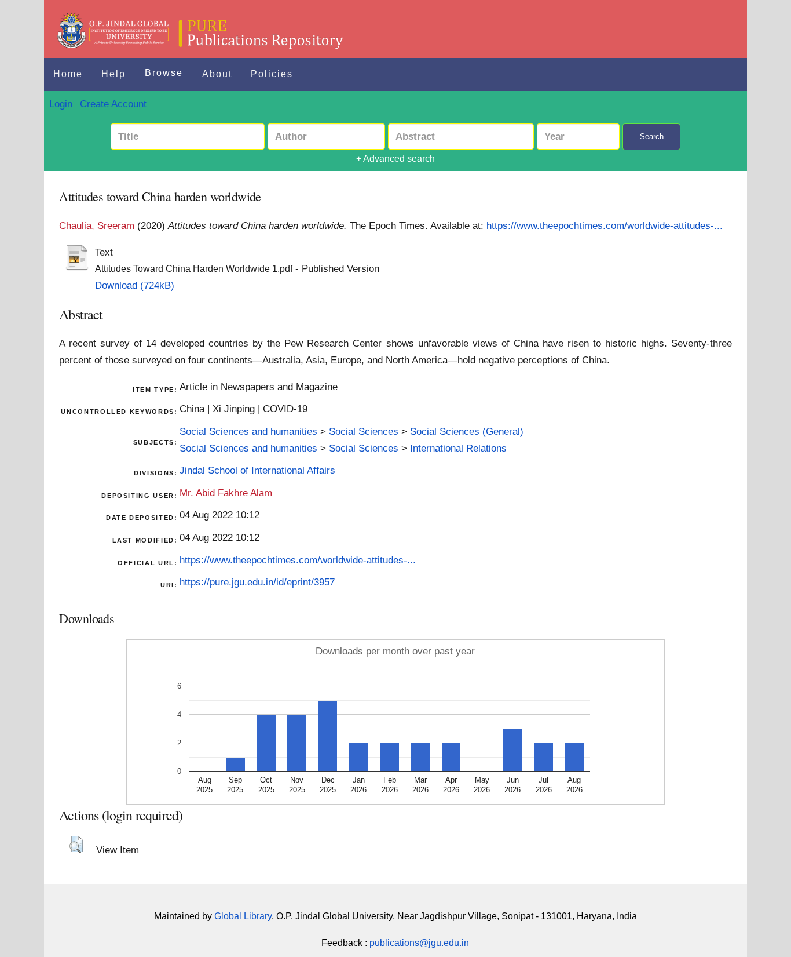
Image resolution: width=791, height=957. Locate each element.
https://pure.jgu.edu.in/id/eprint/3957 (257, 582)
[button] (76, 844)
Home (68, 74)
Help (113, 74)
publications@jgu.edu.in (419, 943)
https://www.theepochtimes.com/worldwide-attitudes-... (604, 225)
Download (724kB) (134, 285)
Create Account (113, 104)
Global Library (243, 916)
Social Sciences (363, 431)
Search (652, 136)
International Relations (458, 448)
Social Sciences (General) (466, 431)
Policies (272, 74)
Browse (164, 73)
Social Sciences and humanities (248, 431)
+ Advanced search (395, 158)
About (217, 74)
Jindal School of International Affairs (257, 470)
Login (60, 104)
